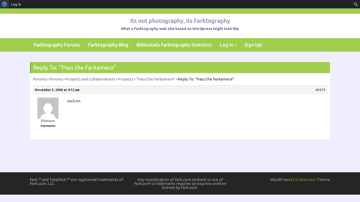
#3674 (320, 90)
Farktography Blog (108, 44)
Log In (226, 44)
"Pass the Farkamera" (155, 79)
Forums (39, 79)
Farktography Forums (57, 44)
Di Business (305, 179)
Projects (125, 79)
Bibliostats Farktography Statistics (174, 44)
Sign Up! (253, 44)
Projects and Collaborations (90, 79)
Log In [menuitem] (16, 4)
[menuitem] (4, 4)
